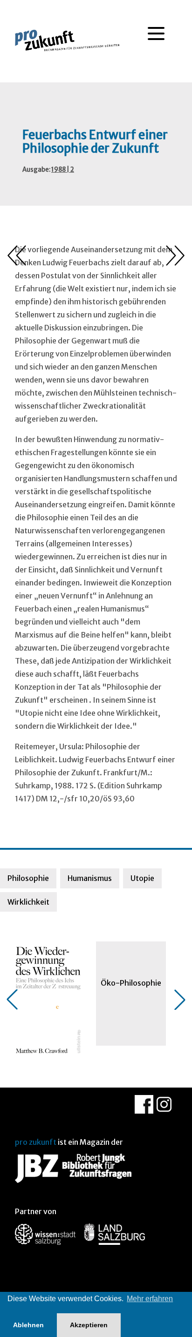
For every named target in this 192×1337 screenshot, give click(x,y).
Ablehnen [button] (28, 1325)
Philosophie (28, 878)
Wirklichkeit (28, 902)
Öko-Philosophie (131, 983)
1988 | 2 (62, 170)
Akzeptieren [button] (89, 1325)
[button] (12, 999)
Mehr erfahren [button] (150, 1299)
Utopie (142, 878)
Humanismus (90, 878)
